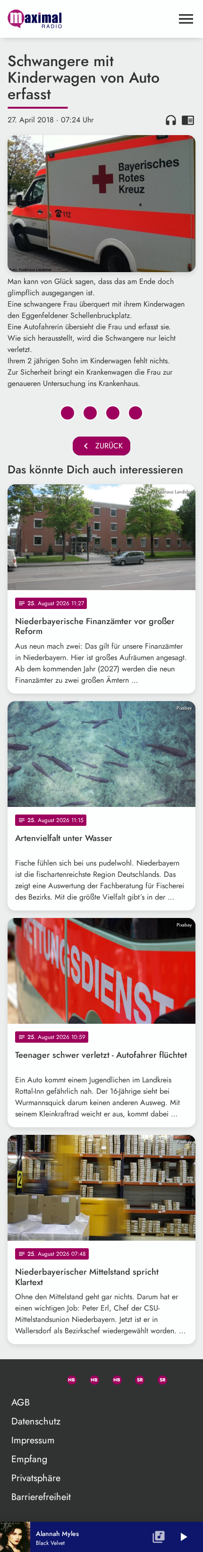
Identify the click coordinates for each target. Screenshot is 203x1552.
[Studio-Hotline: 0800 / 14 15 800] (44, 1378)
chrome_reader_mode (188, 120)
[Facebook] (90, 1378)
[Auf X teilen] (90, 412)
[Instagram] (112, 1378)
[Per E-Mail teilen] (135, 412)
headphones (171, 120)
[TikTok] (180, 1378)
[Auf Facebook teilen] (67, 412)
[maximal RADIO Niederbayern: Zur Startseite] (90, 18)
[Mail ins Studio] (22, 1378)
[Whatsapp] (67, 1378)
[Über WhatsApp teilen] (112, 412)
